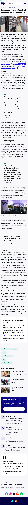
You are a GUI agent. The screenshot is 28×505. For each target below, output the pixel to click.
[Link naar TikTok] (14, 493)
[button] (25, 3)
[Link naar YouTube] (17, 493)
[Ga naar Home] (3, 3)
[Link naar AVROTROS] (12, 501)
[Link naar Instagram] (10, 493)
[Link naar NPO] (16, 501)
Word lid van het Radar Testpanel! (13, 335)
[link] (9, 349)
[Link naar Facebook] (6, 493)
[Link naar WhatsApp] (21, 493)
